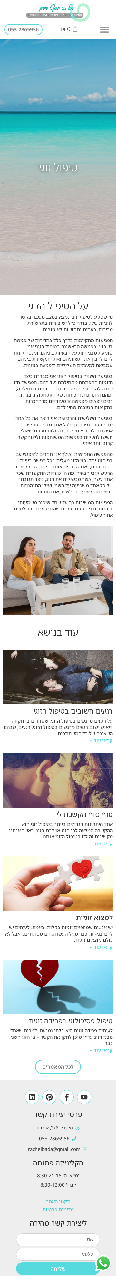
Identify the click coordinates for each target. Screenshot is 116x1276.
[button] (104, 29)
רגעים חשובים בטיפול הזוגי (73, 711)
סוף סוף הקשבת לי (84, 814)
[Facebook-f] (67, 1097)
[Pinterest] (49, 1097)
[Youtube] (84, 1097)
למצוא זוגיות (94, 917)
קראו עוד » (101, 740)
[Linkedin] (32, 1097)
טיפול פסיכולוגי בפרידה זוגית (71, 1020)
